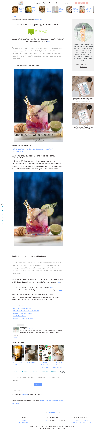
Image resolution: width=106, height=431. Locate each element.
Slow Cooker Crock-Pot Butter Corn (26, 311)
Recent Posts (21, 324)
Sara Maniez (24, 327)
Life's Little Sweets (29, 328)
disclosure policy (38, 19)
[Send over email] (2, 227)
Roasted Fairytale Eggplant (22, 313)
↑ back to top (53, 412)
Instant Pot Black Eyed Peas (23, 318)
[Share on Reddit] (2, 220)
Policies (65, 3)
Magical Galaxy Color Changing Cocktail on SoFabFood (32, 149)
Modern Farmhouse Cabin (81, 422)
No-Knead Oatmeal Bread (22, 308)
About (51, 3)
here (48, 42)
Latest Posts (19, 152)
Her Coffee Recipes (81, 420)
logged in (24, 394)
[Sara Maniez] (16, 333)
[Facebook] (15, 337)
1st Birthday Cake (19, 316)
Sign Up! (44, 420)
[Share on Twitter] (2, 210)
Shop (58, 3)
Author (14, 324)
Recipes (37, 3)
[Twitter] (17, 337)
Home (14, 16)
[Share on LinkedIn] (2, 217)
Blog (44, 3)
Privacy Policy (24, 422)
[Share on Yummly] (2, 223)
